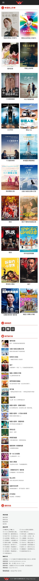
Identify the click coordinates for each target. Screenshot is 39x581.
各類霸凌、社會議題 (11, 540)
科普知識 (8, 553)
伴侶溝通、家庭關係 (11, 547)
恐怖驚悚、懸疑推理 (11, 551)
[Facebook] (3, 329)
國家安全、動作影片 (11, 545)
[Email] (13, 329)
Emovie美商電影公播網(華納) (14, 532)
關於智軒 (5, 517)
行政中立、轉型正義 (28, 542)
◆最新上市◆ (9, 529)
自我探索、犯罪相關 (28, 545)
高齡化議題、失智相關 (11, 542)
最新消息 (5, 519)
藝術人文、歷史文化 (28, 547)
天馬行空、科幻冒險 (11, 549)
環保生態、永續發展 (28, 534)
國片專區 (24, 532)
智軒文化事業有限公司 (19, 579)
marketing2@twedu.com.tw (17, 561)
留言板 (5, 524)
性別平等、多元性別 (11, 536)
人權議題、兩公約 (27, 538)
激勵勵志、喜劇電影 (28, 549)
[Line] (8, 329)
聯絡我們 (5, 522)
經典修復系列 (26, 551)
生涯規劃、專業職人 (11, 538)
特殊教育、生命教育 (28, 540)
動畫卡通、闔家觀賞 (11, 534)
